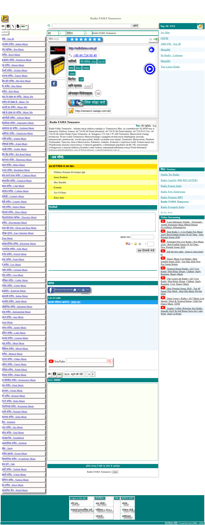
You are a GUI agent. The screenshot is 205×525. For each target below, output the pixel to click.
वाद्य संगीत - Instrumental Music (16, 312)
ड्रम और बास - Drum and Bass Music (19, 228)
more (115, 472)
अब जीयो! (100, 503)
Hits (71, 67)
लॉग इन (74, 503)
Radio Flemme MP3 (172, 197)
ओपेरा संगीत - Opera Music (14, 364)
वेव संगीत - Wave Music (13, 485)
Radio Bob (166, 212)
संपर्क (124, 503)
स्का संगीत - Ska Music (12, 427)
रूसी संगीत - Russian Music (14, 411)
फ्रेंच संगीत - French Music (14, 254)
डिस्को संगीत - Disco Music (14, 212)
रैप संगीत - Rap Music (12, 86)
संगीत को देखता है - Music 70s (15, 102)
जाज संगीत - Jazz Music (13, 317)
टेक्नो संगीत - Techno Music (14, 70)
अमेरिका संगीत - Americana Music (17, 133)
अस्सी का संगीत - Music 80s (14, 107)
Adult (72, 73)
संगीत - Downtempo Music (14, 222)
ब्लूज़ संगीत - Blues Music (13, 165)
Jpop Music (7, 322)
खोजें (135, 25)
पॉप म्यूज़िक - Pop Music (13, 49)
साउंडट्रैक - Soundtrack (13, 438)
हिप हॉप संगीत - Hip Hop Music (16, 81)
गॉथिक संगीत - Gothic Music (15, 280)
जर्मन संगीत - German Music (15, 270)
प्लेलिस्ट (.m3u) (104, 509)
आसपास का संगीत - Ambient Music (18, 128)
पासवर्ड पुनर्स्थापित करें (81, 509)
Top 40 (101, 61)
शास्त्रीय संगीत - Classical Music (17, 180)
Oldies (86, 67)
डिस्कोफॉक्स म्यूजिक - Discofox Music (19, 217)
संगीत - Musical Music (12, 354)
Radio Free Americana (173, 191)
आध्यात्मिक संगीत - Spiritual (14, 443)
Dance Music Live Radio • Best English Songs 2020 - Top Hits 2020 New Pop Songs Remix (181, 262)
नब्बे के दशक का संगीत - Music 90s (17, 112)
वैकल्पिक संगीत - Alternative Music (18, 123)
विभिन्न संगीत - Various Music (15, 480)
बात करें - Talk (8, 464)
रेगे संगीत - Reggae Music (13, 396)
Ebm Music (7, 238)
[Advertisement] (102, 6)
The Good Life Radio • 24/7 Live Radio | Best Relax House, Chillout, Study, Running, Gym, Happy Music (181, 281)
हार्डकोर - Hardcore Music (14, 291)
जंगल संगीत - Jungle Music (14, 327)
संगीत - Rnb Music (10, 91)
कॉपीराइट (126, 516)
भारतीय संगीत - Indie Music (14, 301)
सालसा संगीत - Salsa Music (14, 417)
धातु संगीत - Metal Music (13, 343)
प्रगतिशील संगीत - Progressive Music (19, 380)
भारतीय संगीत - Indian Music (15, 44)
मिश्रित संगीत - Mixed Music (15, 348)
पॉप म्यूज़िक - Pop (88, 61)
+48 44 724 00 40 (85, 55)
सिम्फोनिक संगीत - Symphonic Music (19, 459)
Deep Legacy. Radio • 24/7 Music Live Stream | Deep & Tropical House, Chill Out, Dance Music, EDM (182, 301)
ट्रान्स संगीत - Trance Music (15, 75)
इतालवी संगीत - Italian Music (15, 296)
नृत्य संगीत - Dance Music (13, 207)
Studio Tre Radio (170, 174)
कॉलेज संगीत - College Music (15, 191)
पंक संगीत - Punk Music (13, 385)
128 (81, 79)
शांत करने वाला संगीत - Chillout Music (19, 175)
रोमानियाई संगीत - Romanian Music (18, 406)
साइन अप (76, 302)
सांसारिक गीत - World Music (15, 490)
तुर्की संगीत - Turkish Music (14, 469)
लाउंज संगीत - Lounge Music (15, 338)
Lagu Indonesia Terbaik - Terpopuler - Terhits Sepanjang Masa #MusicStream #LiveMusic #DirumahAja (182, 225)
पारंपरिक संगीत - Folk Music (15, 249)
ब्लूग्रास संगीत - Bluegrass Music (17, 159)
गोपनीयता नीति (171, 523)
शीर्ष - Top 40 (8, 39)
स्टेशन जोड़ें (127, 509)
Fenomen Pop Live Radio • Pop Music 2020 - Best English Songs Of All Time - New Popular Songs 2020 (182, 244)
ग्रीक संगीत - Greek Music (14, 285)
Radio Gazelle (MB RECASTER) (179, 180)
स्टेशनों (99, 516)
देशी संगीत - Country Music (14, 201)
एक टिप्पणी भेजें (146, 250)
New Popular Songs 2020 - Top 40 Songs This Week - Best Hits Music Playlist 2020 (181, 291)
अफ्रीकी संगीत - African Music (16, 117)
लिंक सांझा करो (94, 102)
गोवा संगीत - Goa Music (12, 275)
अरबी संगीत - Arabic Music (14, 149)
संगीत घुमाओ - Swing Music (14, 453)
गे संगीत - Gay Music (11, 264)
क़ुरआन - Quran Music (12, 390)
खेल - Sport (7, 448)
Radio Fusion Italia (171, 185)
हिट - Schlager (8, 422)
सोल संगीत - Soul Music (13, 432)
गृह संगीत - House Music (13, 65)
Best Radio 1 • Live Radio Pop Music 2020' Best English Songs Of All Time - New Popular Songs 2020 (182, 235)
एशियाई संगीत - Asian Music (14, 144)
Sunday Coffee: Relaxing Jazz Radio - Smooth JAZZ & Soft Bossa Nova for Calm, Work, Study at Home (182, 311)
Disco (78, 67)
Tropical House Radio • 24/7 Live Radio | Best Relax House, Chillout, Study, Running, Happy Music (181, 271)
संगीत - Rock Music (11, 54)
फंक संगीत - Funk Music (13, 259)
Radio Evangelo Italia (172, 207)
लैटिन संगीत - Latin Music (14, 333)
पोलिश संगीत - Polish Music (14, 369)
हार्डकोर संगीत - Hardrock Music (17, 60)
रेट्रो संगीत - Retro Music (13, 401)
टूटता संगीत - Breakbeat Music (16, 170)
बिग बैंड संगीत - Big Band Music (16, 154)
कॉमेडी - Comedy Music (13, 196)
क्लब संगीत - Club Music (13, 186)
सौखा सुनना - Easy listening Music (18, 233)
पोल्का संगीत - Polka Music (14, 375)
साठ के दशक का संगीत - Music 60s (17, 96)
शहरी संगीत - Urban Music (14, 474)
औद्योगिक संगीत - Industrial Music (17, 306)
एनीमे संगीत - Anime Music (14, 138)
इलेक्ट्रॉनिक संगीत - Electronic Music (19, 243)
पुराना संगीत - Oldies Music (14, 359)
